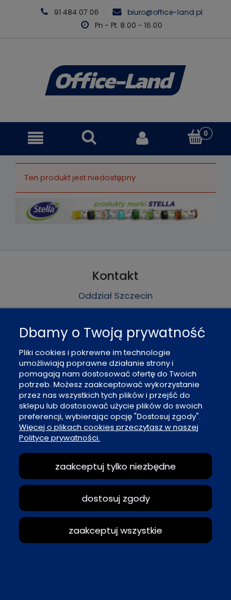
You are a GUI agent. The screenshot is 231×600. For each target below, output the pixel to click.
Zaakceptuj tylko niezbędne (115, 466)
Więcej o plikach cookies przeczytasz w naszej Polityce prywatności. (108, 432)
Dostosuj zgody (116, 498)
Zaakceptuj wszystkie (115, 530)
